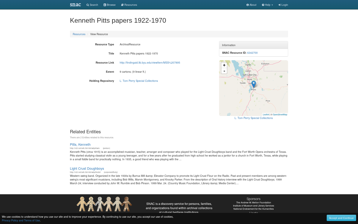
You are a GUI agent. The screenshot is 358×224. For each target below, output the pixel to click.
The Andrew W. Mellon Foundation (253, 202)
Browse (111, 5)
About (252, 5)
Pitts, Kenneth (80, 144)
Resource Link (105, 62)
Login (284, 5)
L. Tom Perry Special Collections (139, 81)
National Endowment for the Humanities (253, 208)
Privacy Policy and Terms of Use (21, 220)
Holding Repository (101, 81)
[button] (267, 4)
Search (93, 5)
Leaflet (266, 114)
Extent (110, 71)
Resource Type (104, 44)
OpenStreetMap (280, 114)
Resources (79, 34)
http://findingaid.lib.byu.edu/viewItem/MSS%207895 (150, 62)
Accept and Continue (341, 218)
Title (111, 53)
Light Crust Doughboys (87, 168)
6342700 (252, 52)
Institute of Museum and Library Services (253, 205)
